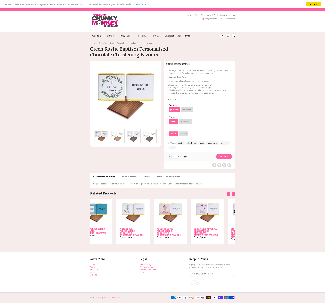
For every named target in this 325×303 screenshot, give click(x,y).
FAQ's (92, 267)
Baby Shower (126, 36)
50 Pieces (174, 110)
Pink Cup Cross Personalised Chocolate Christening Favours (143, 232)
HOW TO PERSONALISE (169, 176)
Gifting (155, 36)
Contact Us (211, 15)
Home (188, 15)
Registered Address (148, 270)
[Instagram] (197, 282)
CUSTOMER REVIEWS (104, 176)
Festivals (142, 36)
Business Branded (173, 36)
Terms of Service (146, 267)
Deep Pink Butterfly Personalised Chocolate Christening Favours (180, 232)
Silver (184, 134)
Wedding (96, 36)
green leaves (213, 143)
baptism (181, 143)
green (202, 143)
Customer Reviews (227, 15)
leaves (172, 148)
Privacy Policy (145, 265)
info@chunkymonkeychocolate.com (220, 19)
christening (191, 143)
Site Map (93, 275)
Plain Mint (185, 122)
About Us (199, 15)
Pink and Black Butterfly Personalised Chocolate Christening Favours (217, 233)
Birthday (111, 36)
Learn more (140, 4)
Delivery (143, 272)
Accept (313, 4)
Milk (173, 122)
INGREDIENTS (129, 176)
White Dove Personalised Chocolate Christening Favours (105, 232)
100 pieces (186, 110)
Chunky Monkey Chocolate (108, 298)
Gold (173, 134)
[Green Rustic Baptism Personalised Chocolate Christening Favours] (125, 95)
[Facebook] (191, 282)
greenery (225, 143)
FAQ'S (187, 36)
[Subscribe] (232, 274)
